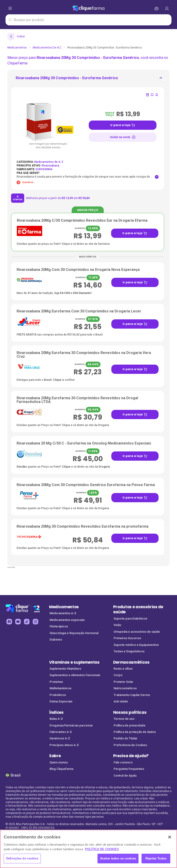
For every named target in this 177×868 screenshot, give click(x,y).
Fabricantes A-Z (61, 732)
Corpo (118, 675)
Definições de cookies (22, 858)
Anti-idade (121, 701)
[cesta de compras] (167, 8)
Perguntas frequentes (129, 769)
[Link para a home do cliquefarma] (89, 8)
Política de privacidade (129, 725)
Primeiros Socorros (127, 638)
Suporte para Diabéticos (130, 618)
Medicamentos (17, 47)
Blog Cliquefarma (61, 769)
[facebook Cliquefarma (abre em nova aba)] (9, 621)
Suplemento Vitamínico (65, 668)
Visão (117, 625)
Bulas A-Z (56, 718)
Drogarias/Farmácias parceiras (71, 725)
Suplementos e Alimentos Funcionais (75, 675)
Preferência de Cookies (130, 745)
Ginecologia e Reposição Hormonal (74, 633)
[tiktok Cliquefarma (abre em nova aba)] (26, 621)
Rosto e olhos (123, 668)
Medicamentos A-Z (63, 613)
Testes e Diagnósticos (129, 651)
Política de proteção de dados (135, 732)
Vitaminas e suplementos (74, 662)
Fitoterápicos (59, 626)
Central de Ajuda (125, 775)
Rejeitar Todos (155, 858)
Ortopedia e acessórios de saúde (137, 631)
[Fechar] (170, 837)
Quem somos (59, 762)
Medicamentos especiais (67, 620)
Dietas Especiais (61, 701)
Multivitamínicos (60, 688)
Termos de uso (124, 718)
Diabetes (56, 639)
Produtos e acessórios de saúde (138, 609)
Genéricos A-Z (60, 738)
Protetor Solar (123, 682)
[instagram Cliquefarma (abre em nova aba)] (35, 621)
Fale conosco (123, 762)
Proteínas (56, 682)
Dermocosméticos (131, 662)
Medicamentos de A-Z (47, 47)
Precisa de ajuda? (131, 755)
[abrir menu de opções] (10, 8)
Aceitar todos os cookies (118, 858)
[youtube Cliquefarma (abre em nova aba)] (18, 621)
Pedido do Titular (125, 738)
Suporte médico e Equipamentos (136, 645)
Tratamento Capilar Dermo (132, 695)
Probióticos (58, 695)
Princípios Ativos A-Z (64, 745)
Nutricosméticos (125, 688)
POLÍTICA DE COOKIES (102, 849)
